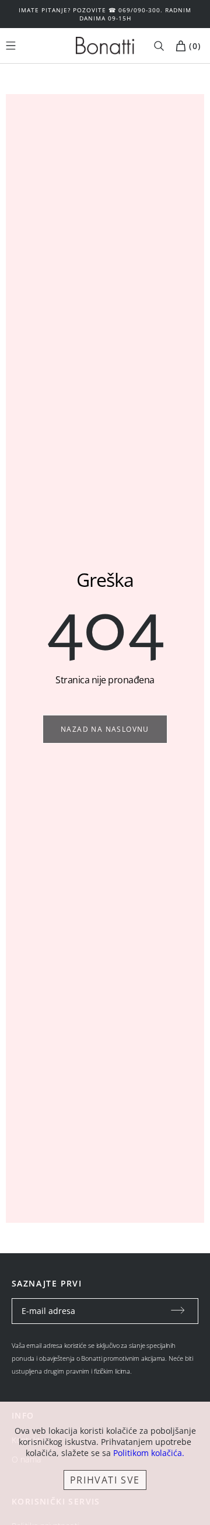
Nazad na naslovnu (105, 729)
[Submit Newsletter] (178, 1311)
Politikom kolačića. (148, 1452)
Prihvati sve (105, 1480)
